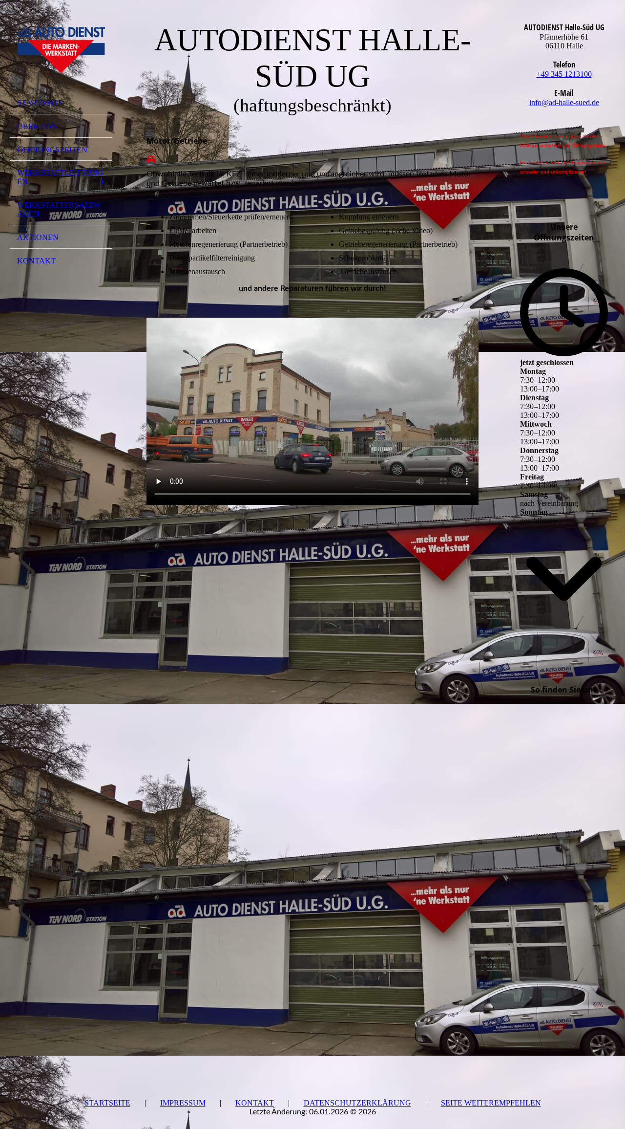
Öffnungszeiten (52, 150)
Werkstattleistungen (60, 177)
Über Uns (37, 126)
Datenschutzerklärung (357, 1103)
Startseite (40, 103)
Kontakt (36, 261)
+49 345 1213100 (564, 74)
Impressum (183, 1103)
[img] (61, 50)
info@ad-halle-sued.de (564, 102)
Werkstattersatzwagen (59, 209)
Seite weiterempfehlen (491, 1103)
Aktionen (38, 237)
